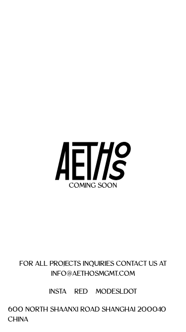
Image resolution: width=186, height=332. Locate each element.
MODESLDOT (116, 291)
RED (81, 291)
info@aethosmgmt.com (93, 273)
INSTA (57, 291)
